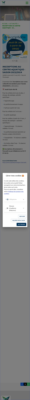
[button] (15, 199)
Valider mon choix (18, 220)
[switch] (6, 208)
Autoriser (21, 224)
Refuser (22, 216)
